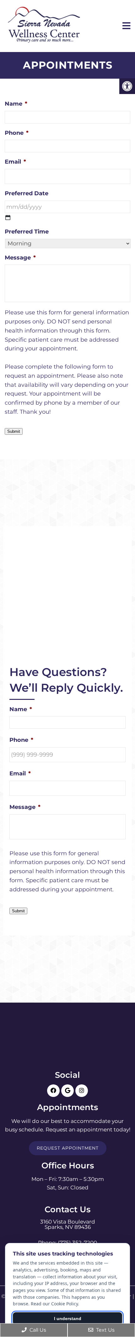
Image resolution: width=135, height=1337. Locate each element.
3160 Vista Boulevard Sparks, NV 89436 (67, 1224)
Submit (13, 431)
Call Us (37, 1330)
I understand (67, 1318)
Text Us (105, 1330)
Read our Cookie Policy (54, 1304)
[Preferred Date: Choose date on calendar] (8, 217)
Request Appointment (68, 1148)
